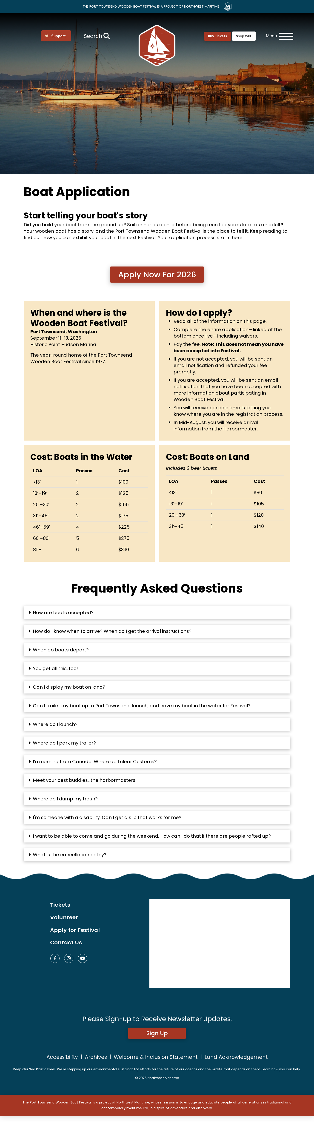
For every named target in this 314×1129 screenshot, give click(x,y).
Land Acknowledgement (236, 1057)
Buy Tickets (217, 36)
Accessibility (62, 1057)
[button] (96, 36)
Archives (96, 1057)
